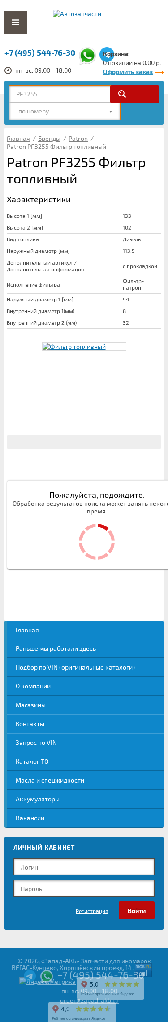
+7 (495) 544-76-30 (39, 52)
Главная (27, 630)
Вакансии (30, 818)
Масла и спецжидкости (50, 780)
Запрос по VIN (36, 742)
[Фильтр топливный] (84, 346)
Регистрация (92, 911)
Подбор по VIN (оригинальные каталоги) (75, 667)
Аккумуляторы (38, 799)
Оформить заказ (128, 71)
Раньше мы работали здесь (56, 648)
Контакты (30, 723)
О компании (33, 686)
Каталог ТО (32, 761)
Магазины (31, 705)
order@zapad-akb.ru (89, 1000)
